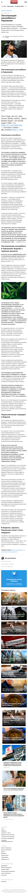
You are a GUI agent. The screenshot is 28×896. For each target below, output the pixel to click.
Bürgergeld (4, 871)
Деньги (3, 6)
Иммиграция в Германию (8, 876)
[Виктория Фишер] (2, 563)
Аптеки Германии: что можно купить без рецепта (13, 556)
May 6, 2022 (17, 131)
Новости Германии (6, 853)
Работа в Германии (6, 872)
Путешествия (19, 6)
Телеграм (3, 886)
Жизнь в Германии (6, 10)
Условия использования (7, 841)
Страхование (4, 862)
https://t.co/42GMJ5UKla (11, 127)
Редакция (3, 836)
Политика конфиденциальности (7, 846)
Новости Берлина (6, 878)
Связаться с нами (6, 838)
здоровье (6, 569)
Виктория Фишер (10, 563)
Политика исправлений (7, 843)
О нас (2, 834)
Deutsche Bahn (5, 874)
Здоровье (10, 6)
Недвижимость (5, 864)
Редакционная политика (7, 840)
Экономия (4, 880)
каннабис (11, 569)
